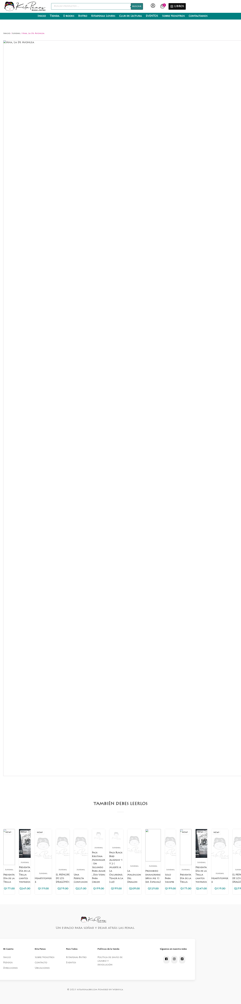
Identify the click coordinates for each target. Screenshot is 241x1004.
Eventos (71, 963)
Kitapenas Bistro (76, 957)
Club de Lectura (130, 16)
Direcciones (10, 968)
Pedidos (8, 963)
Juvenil (16, 33)
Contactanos (198, 16)
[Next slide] (125, 824)
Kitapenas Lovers (103, 16)
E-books (68, 16)
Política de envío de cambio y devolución (110, 961)
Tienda (54, 16)
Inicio (42, 16)
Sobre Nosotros (173, 16)
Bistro (82, 16)
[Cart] (163, 6)
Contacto (41, 963)
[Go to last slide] (115, 824)
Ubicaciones (42, 968)
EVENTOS (152, 16)
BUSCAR (136, 6)
